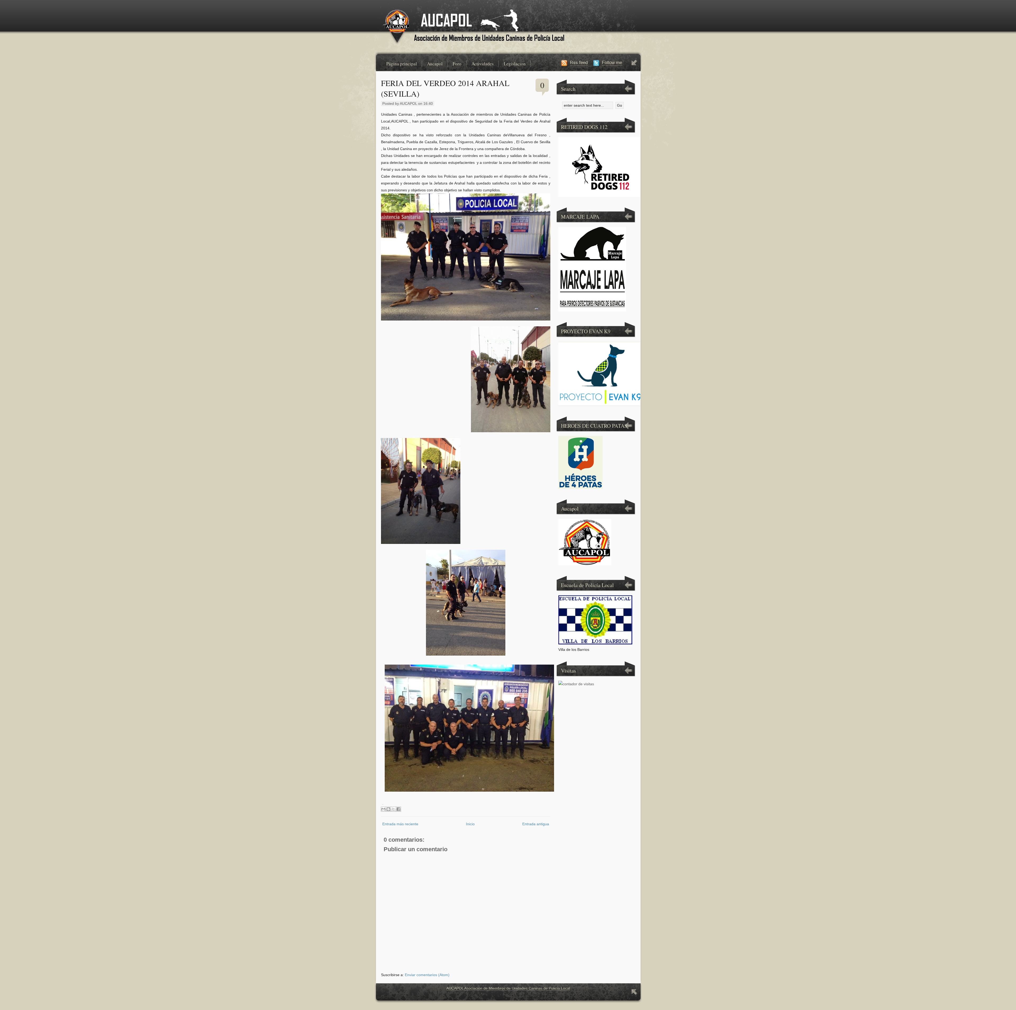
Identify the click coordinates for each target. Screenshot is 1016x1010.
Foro (457, 64)
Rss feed (579, 62)
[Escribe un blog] (388, 809)
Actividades (482, 64)
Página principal (401, 64)
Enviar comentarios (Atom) (427, 975)
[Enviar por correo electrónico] (383, 809)
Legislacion (515, 64)
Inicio (470, 824)
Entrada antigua (535, 824)
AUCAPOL (455, 988)
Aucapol (435, 64)
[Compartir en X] (393, 809)
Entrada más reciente (400, 824)
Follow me (612, 62)
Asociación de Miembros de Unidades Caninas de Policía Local (517, 988)
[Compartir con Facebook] (398, 809)
